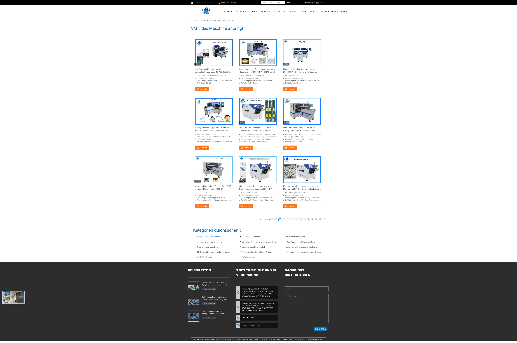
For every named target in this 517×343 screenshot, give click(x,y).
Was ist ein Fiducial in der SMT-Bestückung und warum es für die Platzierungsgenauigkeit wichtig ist (215, 284)
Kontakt (313, 11)
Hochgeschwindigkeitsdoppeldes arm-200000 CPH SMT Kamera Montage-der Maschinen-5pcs (300, 72)
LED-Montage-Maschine (252, 237)
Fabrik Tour (279, 11)
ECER (264, 342)
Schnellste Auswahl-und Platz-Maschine (259, 242)
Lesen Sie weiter (209, 289)
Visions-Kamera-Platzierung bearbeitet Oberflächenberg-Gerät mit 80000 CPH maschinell (256, 189)
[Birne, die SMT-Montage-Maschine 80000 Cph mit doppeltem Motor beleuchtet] (258, 111)
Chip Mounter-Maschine (207, 247)
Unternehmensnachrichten (334, 11)
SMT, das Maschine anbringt (209, 237)
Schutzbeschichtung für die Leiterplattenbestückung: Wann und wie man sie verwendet (215, 298)
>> (320, 220)
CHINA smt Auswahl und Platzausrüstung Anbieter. (235, 339)
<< (276, 220)
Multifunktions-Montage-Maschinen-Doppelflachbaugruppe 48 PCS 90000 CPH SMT (214, 72)
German (322, 3)
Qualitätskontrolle (297, 11)
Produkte (240, 11)
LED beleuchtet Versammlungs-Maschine (215, 252)
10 (316, 220)
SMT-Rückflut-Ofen (205, 257)
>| (324, 220)
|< (272, 220)
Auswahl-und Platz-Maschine (209, 242)
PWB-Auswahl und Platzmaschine (300, 242)
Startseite (227, 11)
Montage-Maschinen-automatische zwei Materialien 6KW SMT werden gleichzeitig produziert (301, 189)
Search (288, 3)
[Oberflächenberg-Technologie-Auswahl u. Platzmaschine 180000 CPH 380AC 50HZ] (258, 53)
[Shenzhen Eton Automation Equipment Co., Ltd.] (205, 11)
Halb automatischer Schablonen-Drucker (303, 252)
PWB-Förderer (248, 257)
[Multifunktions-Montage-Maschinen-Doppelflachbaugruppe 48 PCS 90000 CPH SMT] (214, 53)
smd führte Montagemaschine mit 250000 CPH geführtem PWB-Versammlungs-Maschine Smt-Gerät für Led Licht (301, 130)
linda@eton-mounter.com (204, 3)
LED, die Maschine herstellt (253, 247)
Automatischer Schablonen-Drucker (257, 252)
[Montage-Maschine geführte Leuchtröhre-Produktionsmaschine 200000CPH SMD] (214, 111)
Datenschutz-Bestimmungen (204, 339)
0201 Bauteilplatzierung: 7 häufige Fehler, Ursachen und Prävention (215, 312)
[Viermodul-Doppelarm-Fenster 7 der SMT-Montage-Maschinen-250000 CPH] (214, 170)
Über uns (265, 11)
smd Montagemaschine (296, 237)
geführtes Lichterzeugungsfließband (301, 247)
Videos (253, 11)
